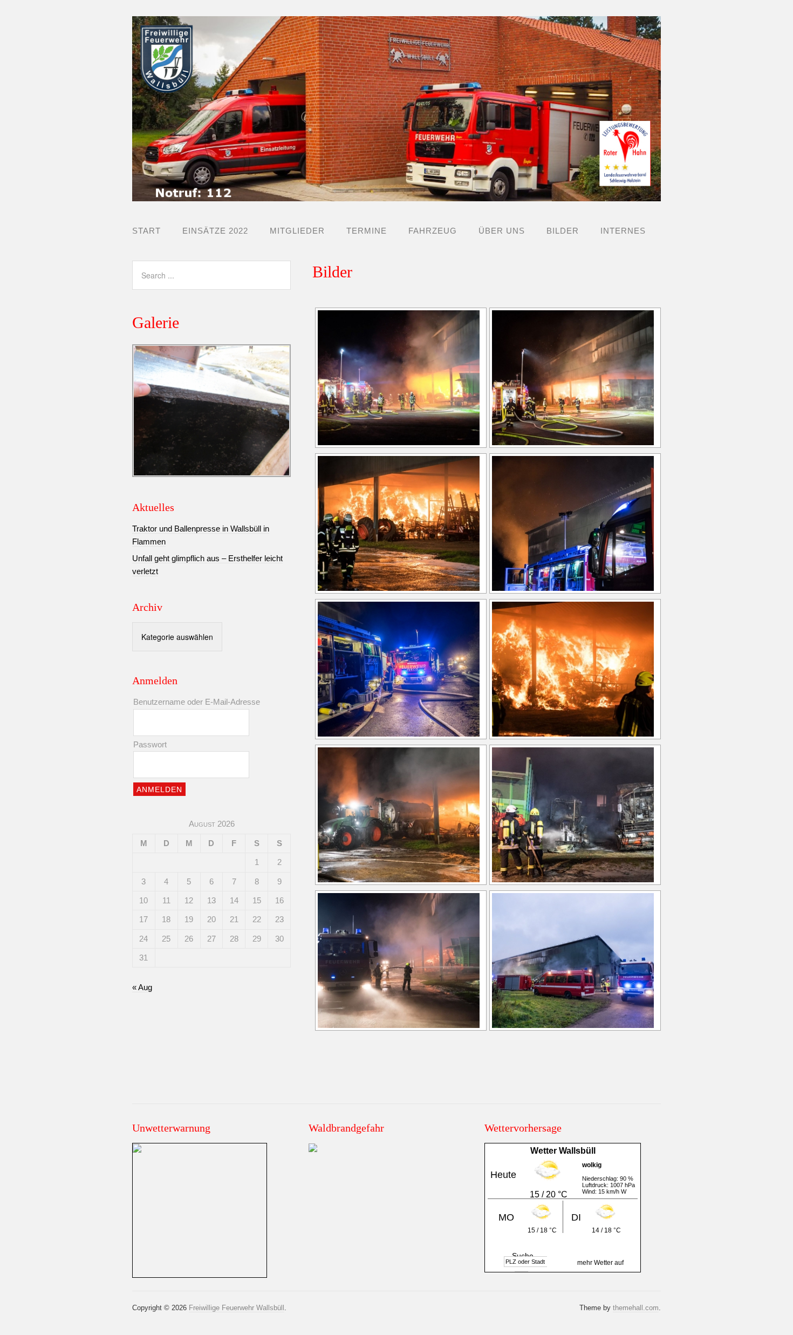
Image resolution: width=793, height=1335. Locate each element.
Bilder (562, 230)
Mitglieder (297, 230)
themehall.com (636, 1308)
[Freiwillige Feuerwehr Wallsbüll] (396, 192)
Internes (623, 230)
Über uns (501, 230)
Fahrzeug (432, 230)
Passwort (150, 744)
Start (146, 230)
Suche (523, 1255)
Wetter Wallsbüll (563, 1150)
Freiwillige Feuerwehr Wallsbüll (236, 1308)
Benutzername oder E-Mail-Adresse (196, 701)
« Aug (142, 987)
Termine (366, 230)
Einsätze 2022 (215, 230)
